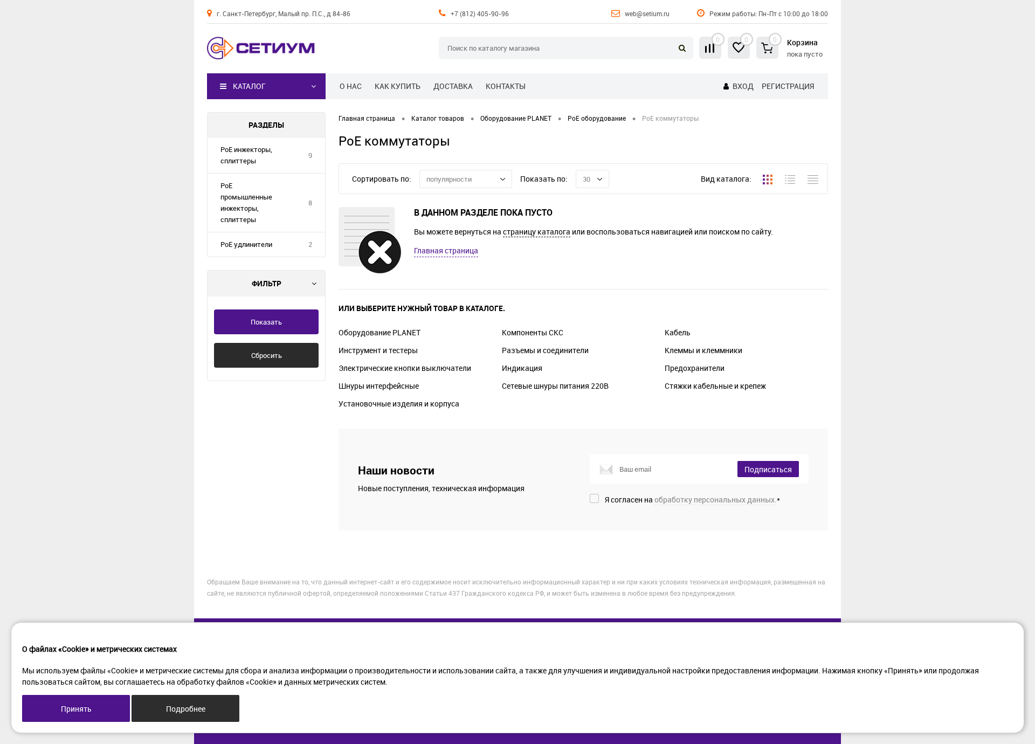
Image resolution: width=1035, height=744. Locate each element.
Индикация (522, 368)
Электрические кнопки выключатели (405, 368)
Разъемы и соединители (545, 350)
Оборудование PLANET (379, 332)
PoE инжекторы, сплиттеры (246, 155)
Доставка (453, 86)
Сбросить (266, 355)
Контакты (506, 86)
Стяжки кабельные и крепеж (715, 386)
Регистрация (788, 86)
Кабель (678, 332)
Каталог (249, 86)
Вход (743, 86)
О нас (351, 86)
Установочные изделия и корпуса (399, 403)
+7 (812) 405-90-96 (480, 13)
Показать (266, 322)
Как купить (397, 86)
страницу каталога (536, 231)
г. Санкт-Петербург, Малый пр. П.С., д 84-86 (283, 13)
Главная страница (446, 250)
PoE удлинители (246, 244)
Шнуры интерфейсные (379, 386)
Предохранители (694, 368)
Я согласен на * (692, 499)
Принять (76, 709)
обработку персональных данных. (715, 499)
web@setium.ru (647, 13)
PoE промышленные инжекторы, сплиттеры (246, 202)
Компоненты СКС (532, 332)
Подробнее (185, 709)
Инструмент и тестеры (378, 350)
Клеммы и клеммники (703, 350)
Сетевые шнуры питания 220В (555, 386)
